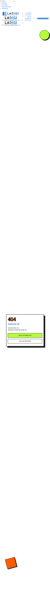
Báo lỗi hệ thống (25, 341)
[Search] (14, 1)
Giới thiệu (4, 3)
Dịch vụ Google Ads (6, 6)
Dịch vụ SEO (4, 4)
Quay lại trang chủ (25, 335)
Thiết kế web (5, 8)
